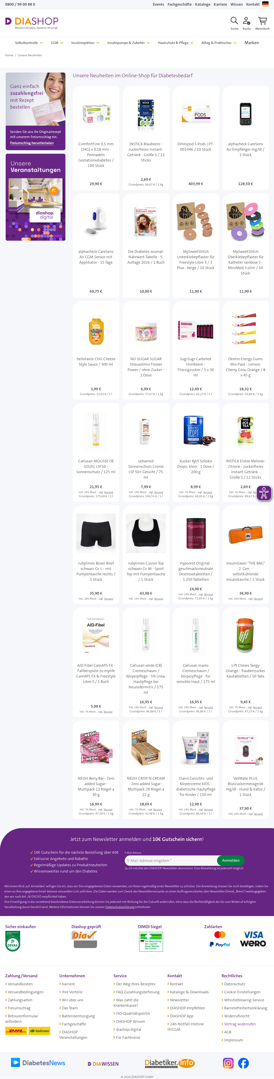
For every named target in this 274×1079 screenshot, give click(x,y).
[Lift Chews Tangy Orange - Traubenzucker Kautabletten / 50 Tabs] (245, 662)
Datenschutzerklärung (120, 907)
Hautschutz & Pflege (173, 42)
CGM (54, 42)
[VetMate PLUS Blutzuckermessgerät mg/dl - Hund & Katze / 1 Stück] (245, 769)
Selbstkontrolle (26, 42)
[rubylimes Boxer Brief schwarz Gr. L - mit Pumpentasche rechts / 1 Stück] (96, 554)
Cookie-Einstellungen (242, 992)
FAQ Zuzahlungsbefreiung (138, 992)
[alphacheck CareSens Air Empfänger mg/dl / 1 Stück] (245, 138)
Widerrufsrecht (237, 1016)
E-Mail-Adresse (133, 853)
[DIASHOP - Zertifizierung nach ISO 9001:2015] (22, 941)
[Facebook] (243, 1063)
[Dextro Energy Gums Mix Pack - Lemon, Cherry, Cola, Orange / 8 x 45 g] (245, 350)
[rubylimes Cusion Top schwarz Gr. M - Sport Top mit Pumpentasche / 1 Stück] (146, 554)
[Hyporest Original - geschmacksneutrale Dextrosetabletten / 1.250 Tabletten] (196, 554)
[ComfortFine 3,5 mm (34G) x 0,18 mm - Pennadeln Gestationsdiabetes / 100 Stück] (96, 138)
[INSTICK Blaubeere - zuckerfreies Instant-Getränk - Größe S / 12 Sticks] (146, 138)
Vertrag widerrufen (240, 1024)
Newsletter (179, 1000)
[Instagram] (228, 1063)
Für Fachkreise (128, 1037)
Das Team (70, 1008)
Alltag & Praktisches (216, 42)
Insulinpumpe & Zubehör (126, 42)
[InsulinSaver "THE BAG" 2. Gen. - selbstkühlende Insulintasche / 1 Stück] (245, 554)
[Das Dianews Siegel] (88, 941)
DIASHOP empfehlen (187, 1008)
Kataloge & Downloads (189, 992)
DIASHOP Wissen (130, 1021)
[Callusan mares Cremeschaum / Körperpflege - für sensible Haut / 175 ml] (196, 662)
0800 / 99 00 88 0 (20, 4)
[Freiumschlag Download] (35, 112)
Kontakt (253, 4)
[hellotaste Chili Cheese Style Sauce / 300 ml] (96, 350)
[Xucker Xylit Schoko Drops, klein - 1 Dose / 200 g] (196, 452)
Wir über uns (72, 1000)
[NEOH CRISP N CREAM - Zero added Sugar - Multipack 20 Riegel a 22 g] (146, 769)
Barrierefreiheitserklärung (245, 1008)
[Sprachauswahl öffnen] (265, 3)
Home (9, 55)
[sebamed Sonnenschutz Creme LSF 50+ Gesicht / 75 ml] (146, 452)
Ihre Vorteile (72, 992)
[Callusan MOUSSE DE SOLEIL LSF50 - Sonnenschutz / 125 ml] (96, 452)
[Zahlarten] (236, 941)
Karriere (220, 4)
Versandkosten (20, 984)
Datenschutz (234, 984)
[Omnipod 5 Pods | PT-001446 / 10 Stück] (196, 138)
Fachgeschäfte (180, 4)
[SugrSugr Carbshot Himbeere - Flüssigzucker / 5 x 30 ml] (196, 350)
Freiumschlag (19, 1008)
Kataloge (202, 4)
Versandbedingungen (26, 992)
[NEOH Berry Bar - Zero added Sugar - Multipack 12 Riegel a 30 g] (96, 769)
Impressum (233, 1040)
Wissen (236, 4)
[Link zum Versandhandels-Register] (151, 942)
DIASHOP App (181, 1016)
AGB (227, 1032)
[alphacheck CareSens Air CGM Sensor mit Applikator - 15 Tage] (96, 246)
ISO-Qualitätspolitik (133, 1013)
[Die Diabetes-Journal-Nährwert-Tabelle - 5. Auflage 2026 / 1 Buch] (146, 246)
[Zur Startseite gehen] (31, 23)
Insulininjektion (82, 42)
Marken (252, 42)
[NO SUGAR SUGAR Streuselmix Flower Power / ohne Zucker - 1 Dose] (146, 350)
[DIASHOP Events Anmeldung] (35, 198)
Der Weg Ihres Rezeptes (136, 984)
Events (158, 4)
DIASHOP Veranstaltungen (73, 1034)
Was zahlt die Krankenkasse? (126, 1002)
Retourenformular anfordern (21, 1018)
